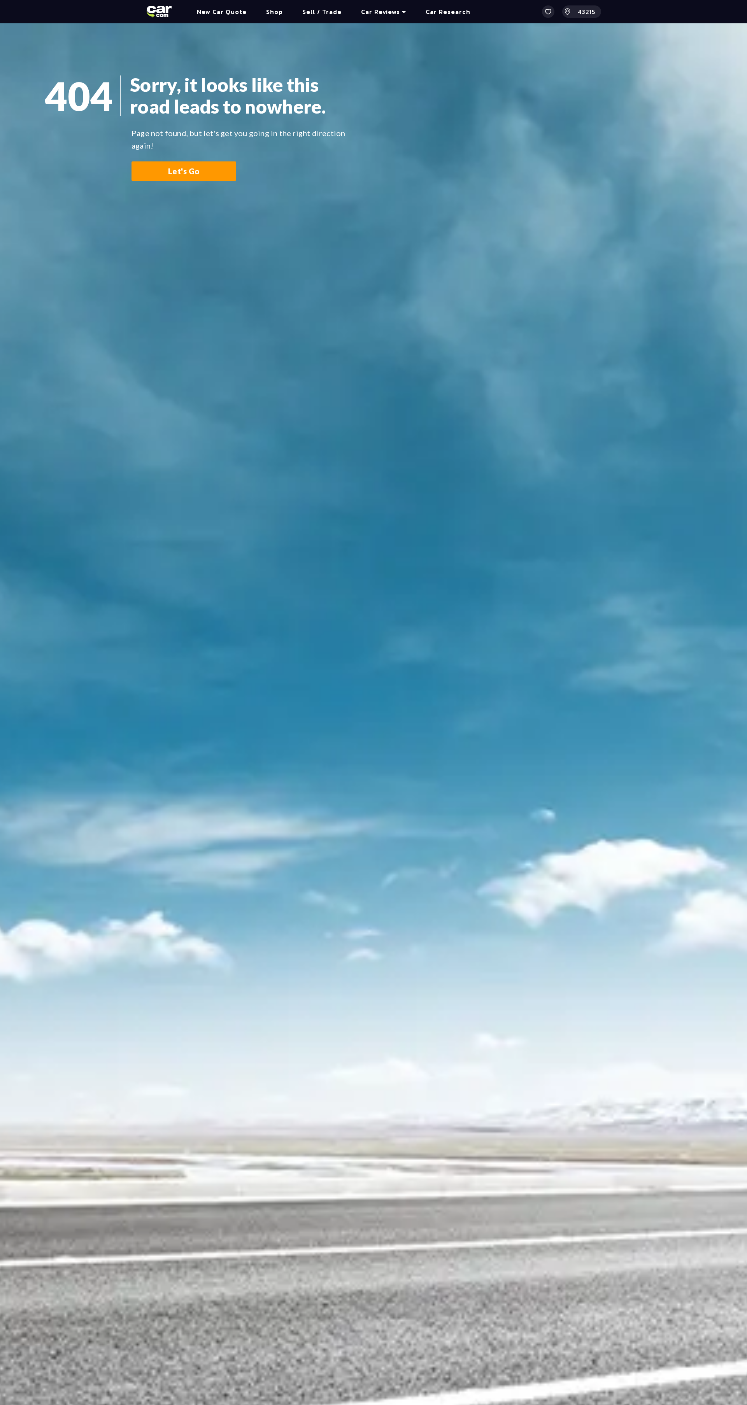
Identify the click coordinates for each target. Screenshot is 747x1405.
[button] (548, 11)
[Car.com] (159, 12)
